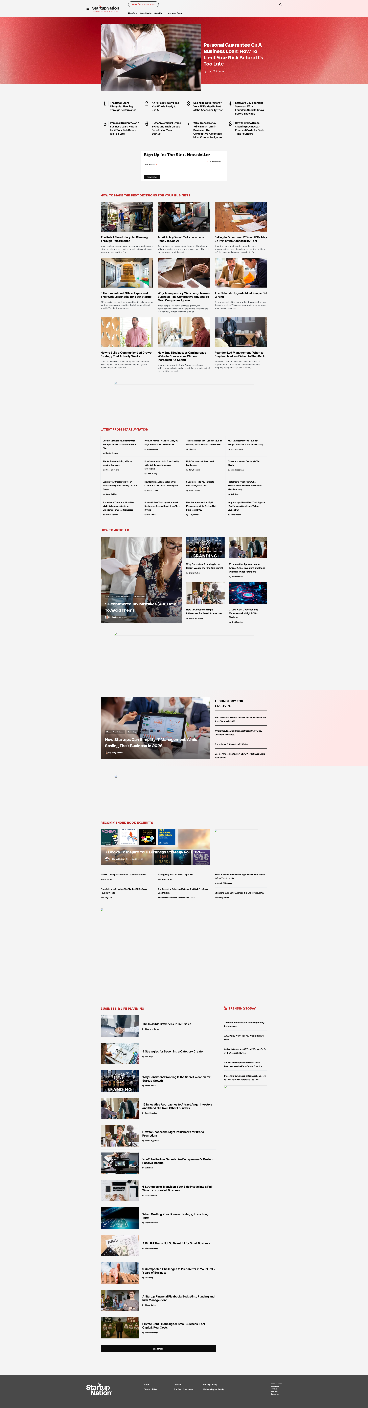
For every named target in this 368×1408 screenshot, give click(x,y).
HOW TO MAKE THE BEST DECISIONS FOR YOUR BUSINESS (145, 195)
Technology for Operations (138, 732)
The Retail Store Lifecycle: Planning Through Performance (124, 239)
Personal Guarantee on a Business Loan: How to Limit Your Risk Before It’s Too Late (233, 54)
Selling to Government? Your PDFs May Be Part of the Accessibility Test (241, 239)
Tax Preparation (139, 596)
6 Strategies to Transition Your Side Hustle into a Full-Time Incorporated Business (177, 1188)
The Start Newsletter (184, 1389)
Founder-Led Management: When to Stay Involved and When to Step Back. (240, 354)
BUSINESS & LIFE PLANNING (122, 1008)
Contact (177, 1384)
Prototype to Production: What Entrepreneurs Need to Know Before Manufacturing (244, 485)
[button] (87, 8)
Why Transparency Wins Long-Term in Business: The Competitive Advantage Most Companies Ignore (184, 296)
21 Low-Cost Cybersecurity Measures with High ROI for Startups (243, 613)
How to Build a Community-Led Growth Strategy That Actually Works (126, 354)
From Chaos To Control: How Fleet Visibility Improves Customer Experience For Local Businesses (118, 506)
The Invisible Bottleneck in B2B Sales (231, 744)
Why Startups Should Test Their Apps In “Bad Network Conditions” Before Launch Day (246, 506)
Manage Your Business (114, 732)
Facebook (275, 1386)
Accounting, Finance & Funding (118, 596)
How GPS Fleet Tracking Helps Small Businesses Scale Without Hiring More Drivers (162, 506)
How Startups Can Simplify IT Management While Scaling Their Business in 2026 (201, 506)
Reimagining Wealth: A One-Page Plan (175, 874)
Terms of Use (150, 1389)
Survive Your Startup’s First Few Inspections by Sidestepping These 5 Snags (120, 485)
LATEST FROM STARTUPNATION (125, 429)
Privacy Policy (210, 1384)
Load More (158, 1349)
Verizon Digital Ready (213, 1389)
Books (108, 845)
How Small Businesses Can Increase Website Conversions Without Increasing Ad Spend (182, 356)
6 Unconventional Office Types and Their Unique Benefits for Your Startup (126, 294)
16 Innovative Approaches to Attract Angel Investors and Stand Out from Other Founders (247, 568)
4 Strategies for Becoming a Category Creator (173, 1051)
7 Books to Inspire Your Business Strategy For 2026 (153, 851)
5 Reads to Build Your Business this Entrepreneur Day (239, 893)
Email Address (150, 164)
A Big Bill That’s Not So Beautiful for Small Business (176, 1243)
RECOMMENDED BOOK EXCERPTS (127, 822)
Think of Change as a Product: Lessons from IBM (123, 874)
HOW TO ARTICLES (115, 530)
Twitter (274, 1389)
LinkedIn (274, 1391)
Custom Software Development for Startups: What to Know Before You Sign (119, 444)
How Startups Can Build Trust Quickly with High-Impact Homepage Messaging (161, 465)
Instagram (275, 1394)
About (147, 1384)
